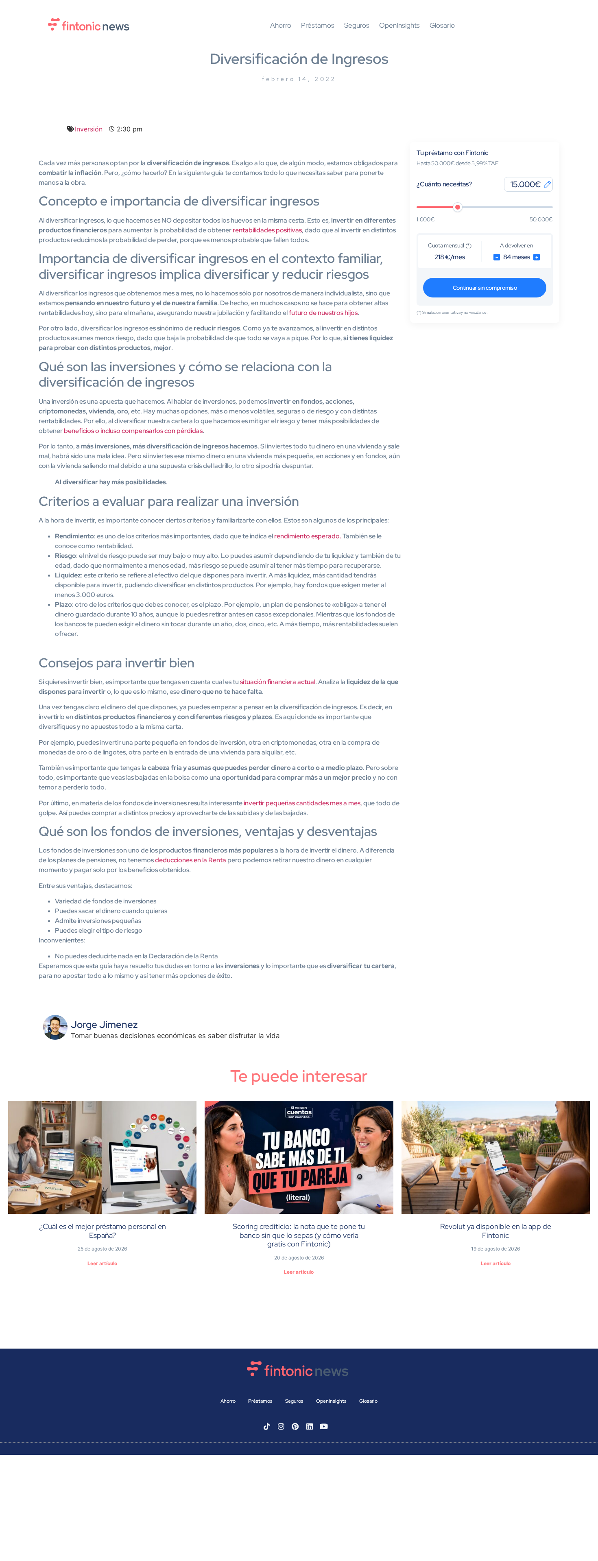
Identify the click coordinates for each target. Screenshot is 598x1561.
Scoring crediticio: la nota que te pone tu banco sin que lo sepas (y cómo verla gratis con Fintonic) (299, 1235)
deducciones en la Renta (190, 860)
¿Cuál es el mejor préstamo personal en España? (102, 1231)
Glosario (442, 26)
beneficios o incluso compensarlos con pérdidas (133, 430)
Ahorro (280, 26)
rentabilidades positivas (267, 230)
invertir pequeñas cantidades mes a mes (302, 803)
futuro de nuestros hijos (323, 312)
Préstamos (317, 26)
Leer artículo (102, 1263)
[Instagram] (281, 1426)
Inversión (89, 129)
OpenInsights (399, 26)
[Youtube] (323, 1426)
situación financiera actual (277, 682)
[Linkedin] (309, 1426)
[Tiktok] (267, 1426)
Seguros (356, 26)
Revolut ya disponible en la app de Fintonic (495, 1231)
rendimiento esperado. (307, 536)
